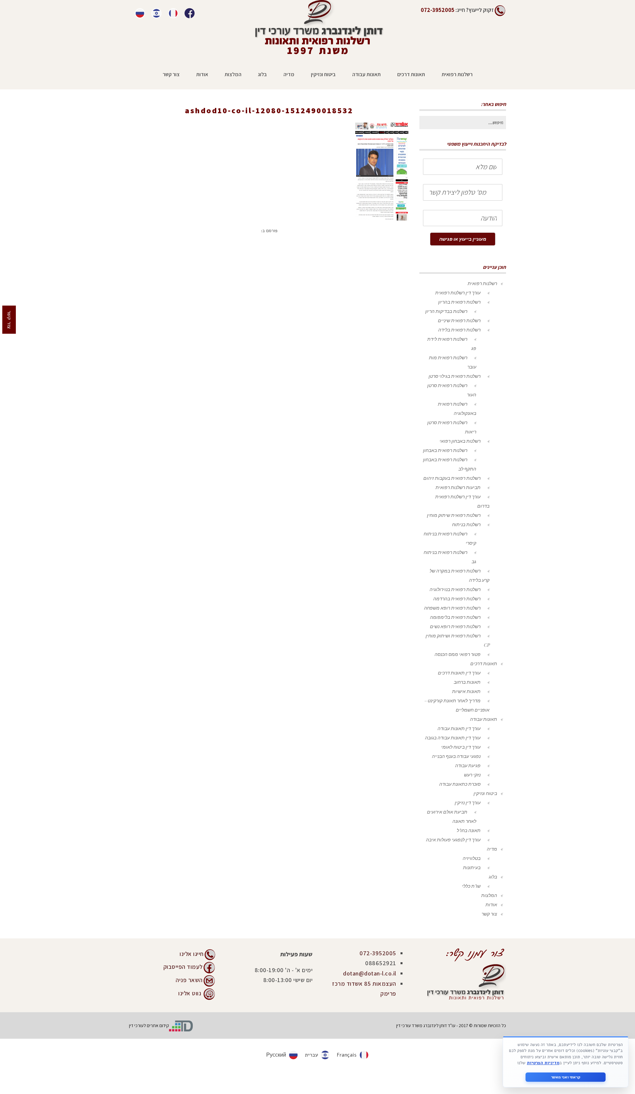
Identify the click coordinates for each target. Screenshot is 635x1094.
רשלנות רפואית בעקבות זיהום (452, 478)
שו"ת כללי (471, 886)
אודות (491, 904)
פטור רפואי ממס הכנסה (458, 654)
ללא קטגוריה (360, 120)
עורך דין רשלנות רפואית (458, 292)
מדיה (492, 849)
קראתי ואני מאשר (565, 1077)
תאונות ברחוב (467, 682)
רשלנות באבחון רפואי (460, 441)
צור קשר (489, 914)
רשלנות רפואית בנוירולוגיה (455, 589)
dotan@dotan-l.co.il (369, 973)
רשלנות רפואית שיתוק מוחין (454, 515)
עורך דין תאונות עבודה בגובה (453, 737)
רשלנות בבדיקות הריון (446, 311)
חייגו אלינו (192, 954)
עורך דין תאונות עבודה (459, 728)
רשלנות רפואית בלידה (459, 329)
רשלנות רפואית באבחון (445, 450)
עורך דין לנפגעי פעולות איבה (453, 839)
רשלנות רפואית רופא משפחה (452, 608)
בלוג (493, 876)
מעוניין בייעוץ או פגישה (462, 239)
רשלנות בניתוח (466, 524)
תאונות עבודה (483, 719)
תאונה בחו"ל (469, 830)
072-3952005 (378, 953)
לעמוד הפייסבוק (183, 966)
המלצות (489, 895)
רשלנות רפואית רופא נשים (455, 626)
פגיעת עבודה (468, 765)
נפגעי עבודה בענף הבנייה (456, 756)
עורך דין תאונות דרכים (459, 673)
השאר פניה (189, 979)
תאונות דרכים (483, 663)
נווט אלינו (189, 993)
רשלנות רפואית (482, 283)
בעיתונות (472, 867)
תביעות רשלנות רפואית (458, 487)
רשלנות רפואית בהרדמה (457, 598)
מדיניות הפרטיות (543, 1063)
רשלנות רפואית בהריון (459, 302)
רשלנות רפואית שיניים (459, 320)
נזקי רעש (472, 774)
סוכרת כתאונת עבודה (460, 784)
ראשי (384, 120)
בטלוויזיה (472, 858)
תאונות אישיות (466, 691)
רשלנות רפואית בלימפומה (455, 617)
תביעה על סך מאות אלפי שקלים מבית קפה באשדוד (290, 120)
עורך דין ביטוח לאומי (461, 747)
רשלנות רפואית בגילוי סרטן (455, 376)
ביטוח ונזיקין (485, 793)
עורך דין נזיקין (468, 802)
